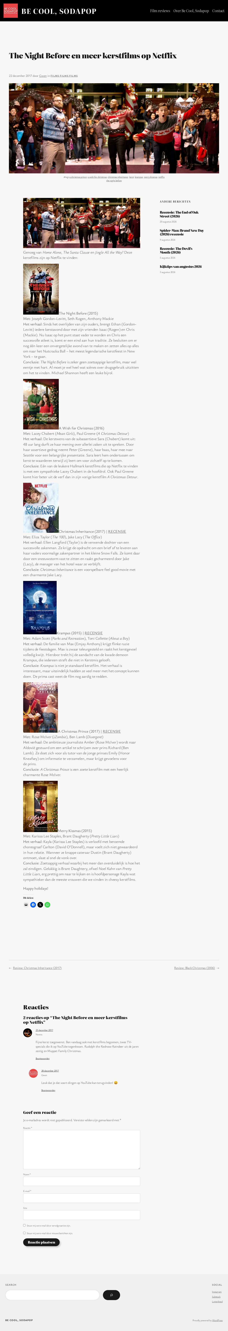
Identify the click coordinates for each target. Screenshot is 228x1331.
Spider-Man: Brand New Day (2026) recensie (182, 232)
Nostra (39, 1034)
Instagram (217, 1291)
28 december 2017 (50, 1070)
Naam (27, 1174)
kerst (131, 177)
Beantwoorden (43, 1058)
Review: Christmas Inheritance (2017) (37, 968)
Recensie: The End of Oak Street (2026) (179, 214)
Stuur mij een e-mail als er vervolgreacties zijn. (49, 1225)
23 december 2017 (44, 1030)
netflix (161, 177)
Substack (216, 1296)
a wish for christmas (97, 177)
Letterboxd (217, 1301)
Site (25, 1208)
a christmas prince (78, 177)
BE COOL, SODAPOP (59, 10)
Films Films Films (64, 75)
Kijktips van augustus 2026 (180, 266)
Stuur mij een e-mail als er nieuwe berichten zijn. (50, 1233)
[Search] (111, 1295)
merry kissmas (150, 177)
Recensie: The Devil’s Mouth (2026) (176, 250)
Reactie (27, 1128)
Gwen (43, 75)
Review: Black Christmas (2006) (194, 968)
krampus (139, 177)
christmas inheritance (118, 177)
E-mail (27, 1191)
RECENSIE (117, 531)
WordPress (217, 1320)
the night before (114, 180)
